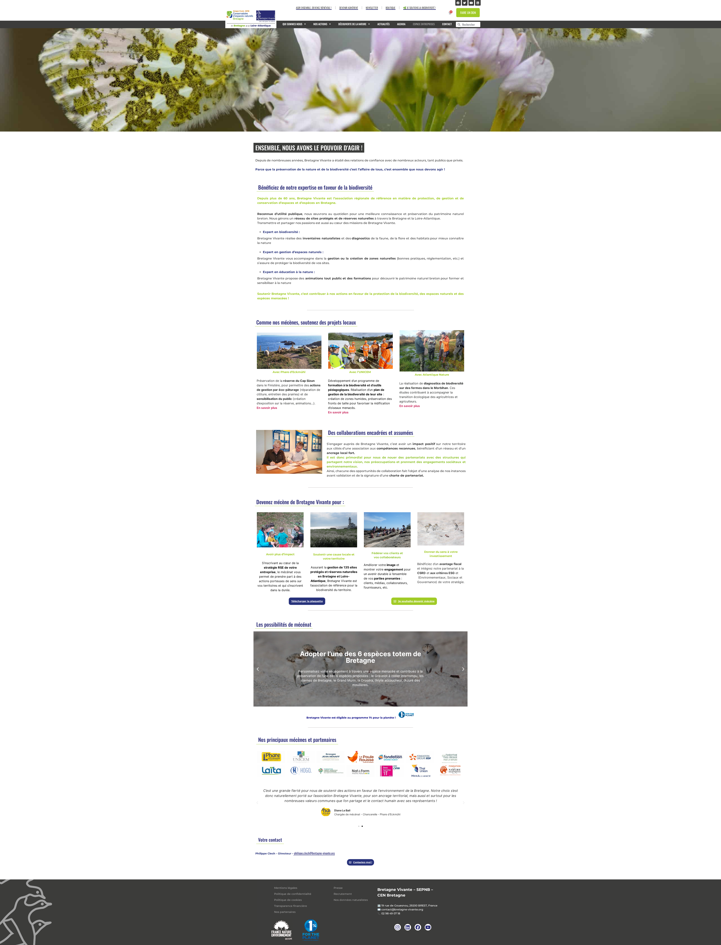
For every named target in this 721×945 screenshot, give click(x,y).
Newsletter (372, 8)
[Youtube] (471, 3)
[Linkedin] (478, 3)
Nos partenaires (285, 912)
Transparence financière (290, 906)
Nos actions (320, 24)
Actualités (383, 24)
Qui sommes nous (292, 24)
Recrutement (343, 894)
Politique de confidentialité (292, 894)
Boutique (390, 8)
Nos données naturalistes (351, 900)
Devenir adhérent (348, 8)
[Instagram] (397, 927)
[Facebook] (458, 3)
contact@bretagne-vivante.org (402, 909)
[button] (257, 669)
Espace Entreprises (424, 24)
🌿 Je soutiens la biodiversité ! (419, 8)
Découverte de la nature (352, 24)
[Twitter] (465, 3)
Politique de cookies (288, 900)
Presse (338, 888)
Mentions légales (285, 888)
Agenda (401, 24)
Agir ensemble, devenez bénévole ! (314, 8)
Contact (447, 24)
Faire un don (468, 12)
